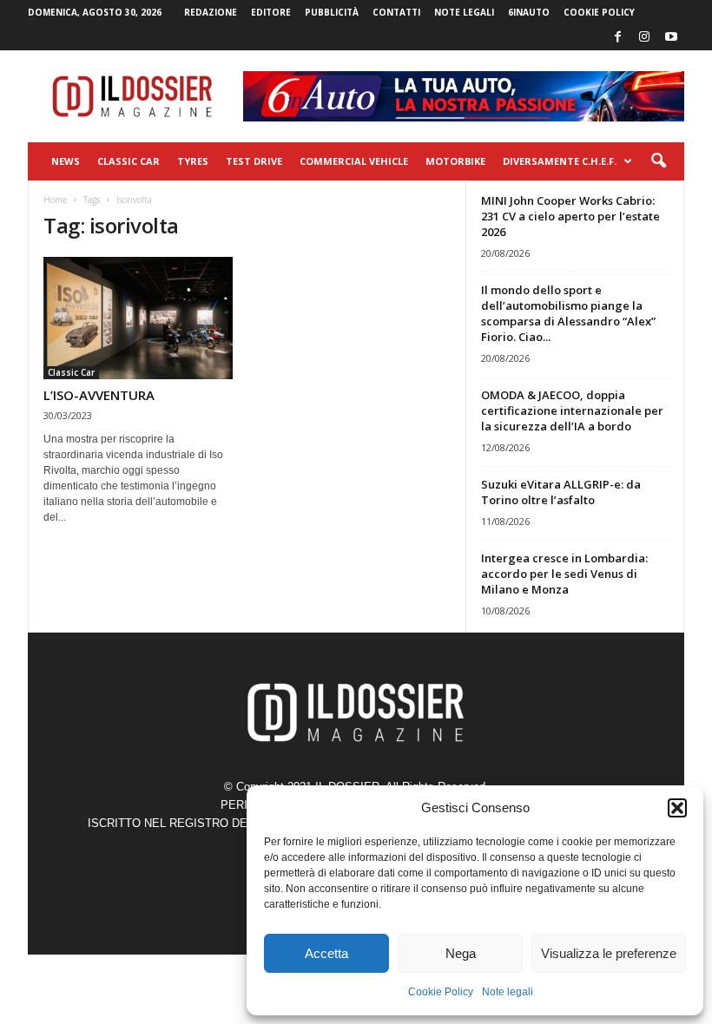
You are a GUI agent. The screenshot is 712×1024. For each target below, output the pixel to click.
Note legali (507, 992)
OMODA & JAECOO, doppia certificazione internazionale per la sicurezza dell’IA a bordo (572, 410)
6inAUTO (529, 12)
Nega (460, 953)
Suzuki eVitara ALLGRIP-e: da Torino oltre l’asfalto (561, 492)
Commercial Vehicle (354, 160)
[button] (677, 808)
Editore (271, 12)
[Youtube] (671, 37)
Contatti (396, 12)
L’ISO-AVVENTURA (99, 395)
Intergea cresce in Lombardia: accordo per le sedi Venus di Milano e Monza (564, 573)
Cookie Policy (440, 992)
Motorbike (455, 160)
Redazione (210, 12)
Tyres (192, 160)
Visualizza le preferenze (608, 953)
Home (55, 200)
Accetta (326, 953)
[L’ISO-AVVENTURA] (138, 318)
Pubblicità (332, 12)
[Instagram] (644, 37)
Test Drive (254, 160)
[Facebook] (617, 37)
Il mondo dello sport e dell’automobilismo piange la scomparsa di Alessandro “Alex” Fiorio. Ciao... (568, 313)
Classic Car (128, 160)
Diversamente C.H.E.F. (559, 160)
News (65, 160)
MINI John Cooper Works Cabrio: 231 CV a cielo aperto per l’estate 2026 (570, 216)
